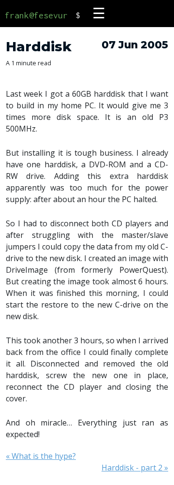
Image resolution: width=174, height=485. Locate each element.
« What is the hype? (41, 456)
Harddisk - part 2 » (135, 467)
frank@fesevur (36, 15)
